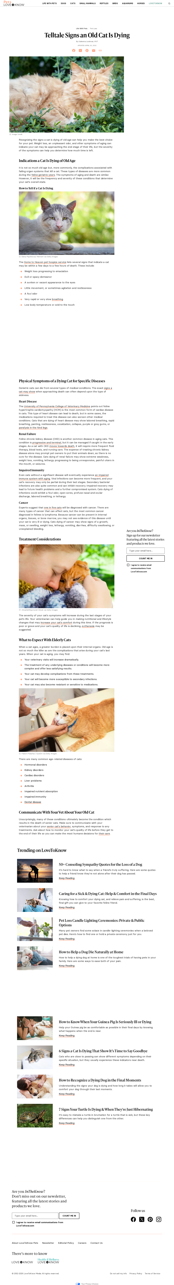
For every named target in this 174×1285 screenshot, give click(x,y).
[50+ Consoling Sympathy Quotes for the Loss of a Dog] (35, 871)
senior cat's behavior (59, 826)
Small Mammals (87, 3)
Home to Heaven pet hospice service (45, 262)
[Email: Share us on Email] (93, 50)
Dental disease (32, 802)
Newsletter (48, 1242)
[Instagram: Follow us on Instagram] (159, 1219)
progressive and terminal (46, 442)
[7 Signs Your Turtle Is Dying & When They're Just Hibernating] (35, 1116)
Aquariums (127, 3)
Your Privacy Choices (89, 1284)
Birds (115, 3)
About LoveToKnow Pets (25, 1242)
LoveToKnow (155, 3)
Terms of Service (152, 1273)
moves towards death (61, 446)
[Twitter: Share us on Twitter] (80, 50)
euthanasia (88, 626)
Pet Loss (93, 28)
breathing (57, 299)
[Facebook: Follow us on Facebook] (134, 1219)
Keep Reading (67, 878)
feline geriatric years (43, 174)
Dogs (63, 3)
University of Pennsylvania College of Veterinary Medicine (57, 406)
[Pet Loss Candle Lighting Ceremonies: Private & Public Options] (35, 929)
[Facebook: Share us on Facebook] (73, 50)
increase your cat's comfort (56, 622)
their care (104, 833)
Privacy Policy (135, 1273)
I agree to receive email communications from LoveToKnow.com (141, 568)
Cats (72, 3)
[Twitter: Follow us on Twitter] (142, 1219)
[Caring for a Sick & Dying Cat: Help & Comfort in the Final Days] (35, 900)
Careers (82, 1242)
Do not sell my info (118, 1273)
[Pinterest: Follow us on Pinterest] (151, 1219)
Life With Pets (49, 3)
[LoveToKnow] (22, 1260)
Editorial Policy (66, 1242)
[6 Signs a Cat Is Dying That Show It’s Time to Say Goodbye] (35, 1057)
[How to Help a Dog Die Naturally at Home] (35, 958)
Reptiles (104, 3)
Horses (141, 3)
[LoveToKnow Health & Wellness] (48, 1260)
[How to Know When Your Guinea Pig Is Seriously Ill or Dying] (35, 1028)
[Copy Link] (100, 50)
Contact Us (96, 1242)
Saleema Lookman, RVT (88, 41)
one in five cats (53, 507)
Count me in (145, 558)
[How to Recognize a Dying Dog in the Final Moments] (35, 1086)
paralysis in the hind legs (33, 427)
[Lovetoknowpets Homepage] (14, 3)
